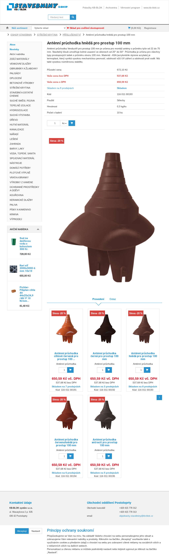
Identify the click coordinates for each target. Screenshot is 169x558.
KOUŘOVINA (16, 195)
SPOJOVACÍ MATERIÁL (22, 158)
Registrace (150, 28)
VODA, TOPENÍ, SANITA (22, 153)
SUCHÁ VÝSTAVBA (20, 115)
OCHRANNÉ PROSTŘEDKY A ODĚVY (24, 189)
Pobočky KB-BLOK (92, 7)
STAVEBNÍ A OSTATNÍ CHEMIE (21, 94)
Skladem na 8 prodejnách (60, 88)
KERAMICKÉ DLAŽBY (21, 200)
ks (63, 123)
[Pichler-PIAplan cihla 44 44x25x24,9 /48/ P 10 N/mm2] (13, 291)
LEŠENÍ (14, 139)
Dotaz (113, 299)
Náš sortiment (19, 28)
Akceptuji (22, 531)
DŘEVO (14, 120)
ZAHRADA (15, 144)
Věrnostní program (130, 7)
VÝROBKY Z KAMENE (21, 182)
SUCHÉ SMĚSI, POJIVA (22, 100)
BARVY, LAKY (17, 148)
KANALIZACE (17, 129)
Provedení (98, 299)
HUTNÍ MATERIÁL (19, 124)
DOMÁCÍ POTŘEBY (20, 168)
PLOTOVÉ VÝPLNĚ (20, 172)
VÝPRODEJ (16, 219)
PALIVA (13, 204)
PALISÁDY (15, 73)
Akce (12, 44)
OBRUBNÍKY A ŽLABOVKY (24, 68)
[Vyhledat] (73, 17)
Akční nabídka (17, 54)
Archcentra (111, 7)
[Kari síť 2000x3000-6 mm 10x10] (13, 269)
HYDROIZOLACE (19, 110)
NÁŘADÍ (14, 134)
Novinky (14, 49)
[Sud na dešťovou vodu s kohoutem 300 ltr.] (13, 241)
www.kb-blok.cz (152, 7)
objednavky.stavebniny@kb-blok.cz (136, 516)
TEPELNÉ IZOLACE (20, 105)
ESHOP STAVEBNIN (21, 34)
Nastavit (36, 531)
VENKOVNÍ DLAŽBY (20, 63)
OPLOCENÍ (16, 78)
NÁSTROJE (16, 163)
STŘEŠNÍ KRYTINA (47, 34)
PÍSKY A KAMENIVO (20, 209)
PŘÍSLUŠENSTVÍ (72, 34)
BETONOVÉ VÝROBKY (22, 83)
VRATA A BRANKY (19, 177)
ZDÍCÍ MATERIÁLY (19, 59)
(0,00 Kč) (135, 28)
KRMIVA (14, 214)
